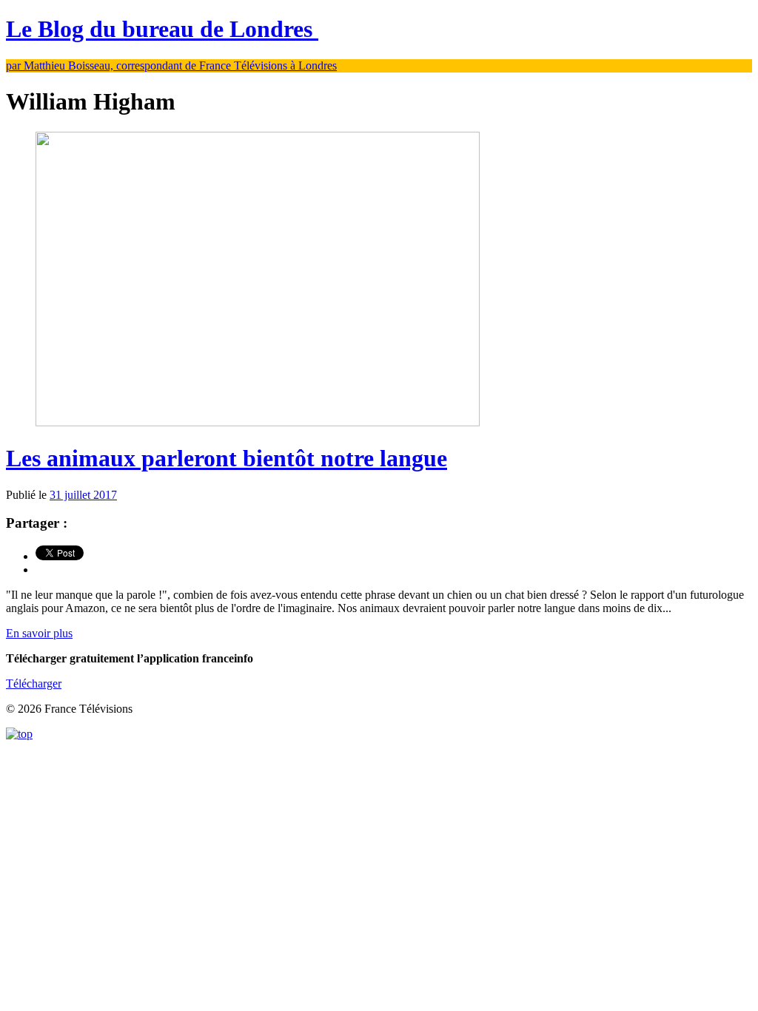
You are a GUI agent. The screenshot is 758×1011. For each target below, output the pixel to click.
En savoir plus (39, 633)
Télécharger (33, 683)
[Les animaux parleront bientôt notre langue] (258, 422)
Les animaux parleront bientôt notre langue (226, 458)
